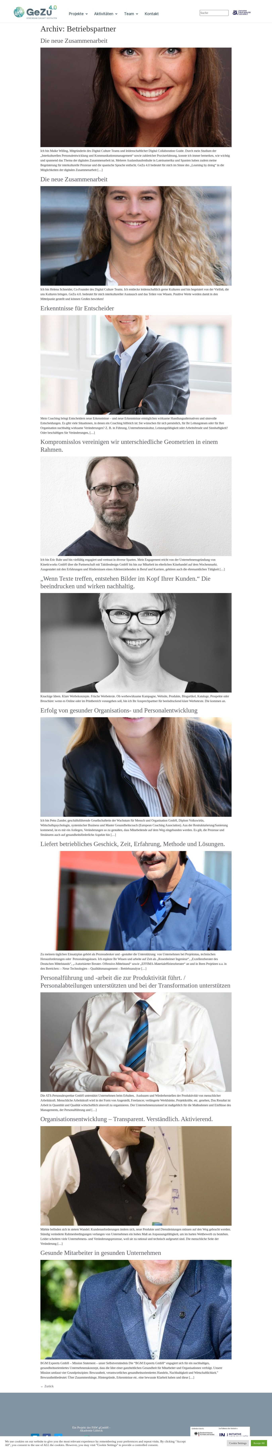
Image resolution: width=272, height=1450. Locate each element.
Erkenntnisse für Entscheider (77, 308)
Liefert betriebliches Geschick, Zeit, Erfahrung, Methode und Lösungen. (132, 843)
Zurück (47, 1386)
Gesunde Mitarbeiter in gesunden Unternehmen (100, 1252)
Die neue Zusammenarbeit (74, 40)
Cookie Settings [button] (238, 1443)
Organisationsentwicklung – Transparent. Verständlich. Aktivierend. (126, 1119)
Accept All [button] (259, 1443)
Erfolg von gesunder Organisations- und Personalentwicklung (119, 710)
